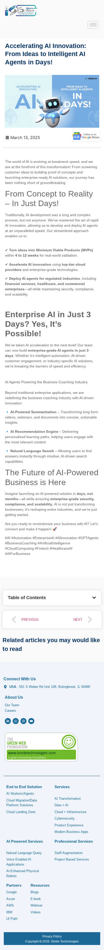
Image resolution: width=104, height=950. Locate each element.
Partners (13, 885)
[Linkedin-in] (8, 721)
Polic (56, 936)
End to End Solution (24, 787)
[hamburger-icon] (93, 24)
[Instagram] (23, 721)
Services (62, 787)
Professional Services (74, 841)
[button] (94, 598)
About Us (14, 697)
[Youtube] (31, 721)
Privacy (47, 936)
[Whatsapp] (16, 721)
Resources (40, 885)
